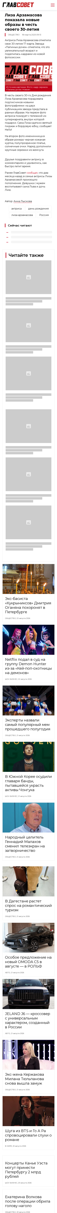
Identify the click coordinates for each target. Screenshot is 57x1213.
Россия (44, 215)
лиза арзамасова (22, 215)
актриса (16, 208)
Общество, (11, 618)
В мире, (9, 1146)
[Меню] (51, 5)
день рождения (38, 208)
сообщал (32, 172)
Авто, (8, 973)
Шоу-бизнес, (11, 679)
